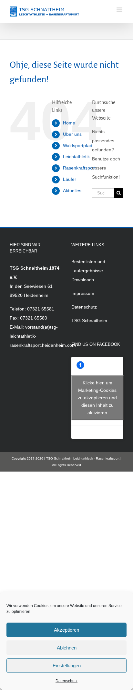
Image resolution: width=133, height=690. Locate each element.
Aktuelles (72, 190)
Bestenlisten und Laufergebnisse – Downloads (89, 270)
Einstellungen (67, 665)
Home (69, 122)
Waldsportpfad (77, 145)
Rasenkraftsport (79, 167)
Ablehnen (67, 647)
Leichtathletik (76, 156)
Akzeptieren (66, 630)
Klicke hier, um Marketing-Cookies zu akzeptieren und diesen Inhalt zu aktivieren (97, 397)
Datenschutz (66, 681)
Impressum (82, 293)
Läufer (69, 179)
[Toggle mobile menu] (120, 9)
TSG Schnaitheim (89, 320)
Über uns (72, 134)
